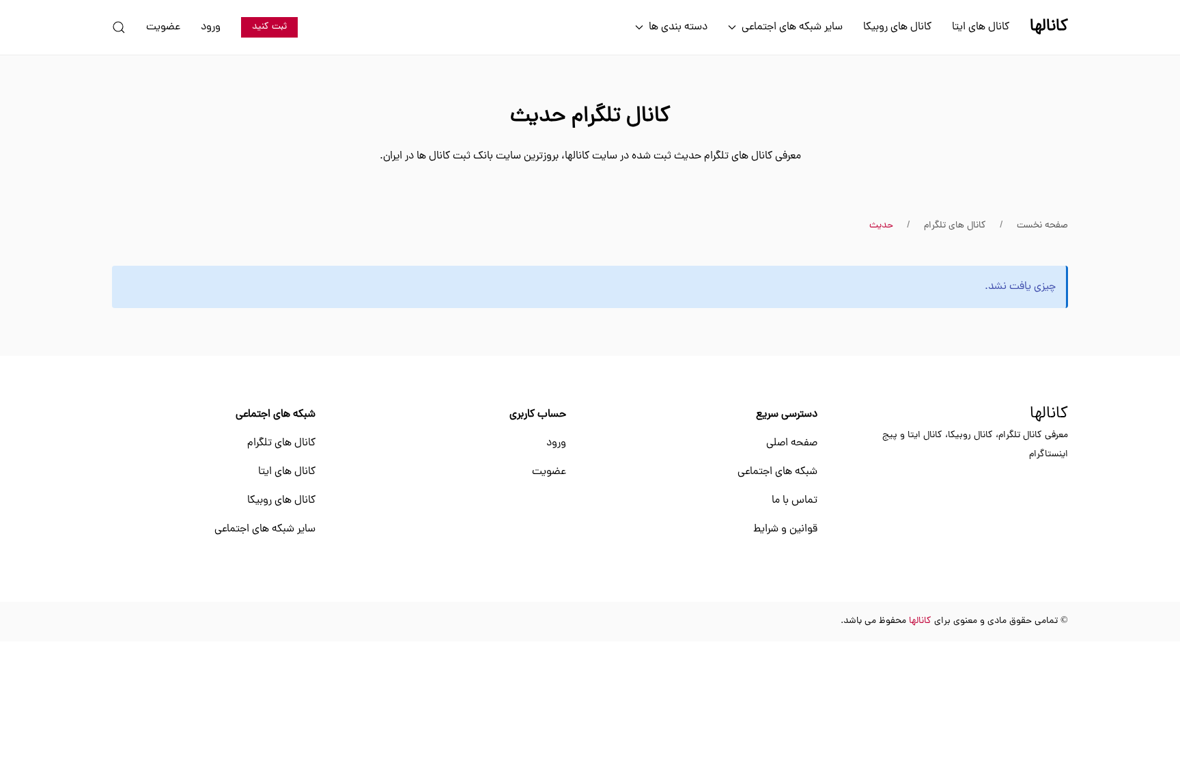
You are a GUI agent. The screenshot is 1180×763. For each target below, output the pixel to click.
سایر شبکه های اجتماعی (264, 529)
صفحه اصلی (791, 443)
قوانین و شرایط (785, 529)
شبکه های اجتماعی (777, 472)
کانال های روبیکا (897, 27)
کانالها (1049, 415)
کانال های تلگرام (281, 443)
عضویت (163, 27)
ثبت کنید (269, 27)
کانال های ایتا (980, 27)
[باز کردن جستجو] (119, 27)
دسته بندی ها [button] (678, 27)
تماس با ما (794, 501)
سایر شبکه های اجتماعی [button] (792, 27)
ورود (211, 27)
